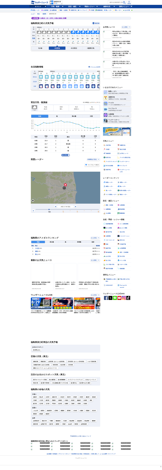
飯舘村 (47, 414)
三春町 (73, 403)
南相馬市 (49, 410)
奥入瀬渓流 (52, 379)
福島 (36, 251)
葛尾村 (35, 414)
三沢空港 (70, 364)
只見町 (65, 420)
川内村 (75, 410)
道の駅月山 (74, 383)
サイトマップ (111, 454)
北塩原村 (79, 420)
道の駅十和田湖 (45, 383)
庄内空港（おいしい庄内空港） (76, 361)
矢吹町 (73, 400)
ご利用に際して (94, 454)
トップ (32, 13)
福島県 (44, 13)
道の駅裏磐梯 (61, 379)
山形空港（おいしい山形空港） (56, 361)
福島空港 (35, 361)
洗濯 (35, 86)
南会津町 (71, 420)
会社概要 (49, 454)
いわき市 (35, 410)
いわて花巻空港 (92, 361)
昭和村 (76, 424)
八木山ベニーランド (90, 379)
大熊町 (81, 410)
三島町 (64, 424)
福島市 (35, 397)
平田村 (54, 403)
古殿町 (66, 403)
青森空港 (43, 361)
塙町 (91, 400)
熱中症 (35, 76)
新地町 (41, 414)
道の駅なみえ (36, 350)
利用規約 (54, 454)
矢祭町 (85, 400)
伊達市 (75, 397)
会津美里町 (84, 424)
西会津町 (86, 420)
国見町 (94, 397)
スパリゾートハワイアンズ (75, 379)
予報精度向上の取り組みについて (80, 436)
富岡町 (69, 410)
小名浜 (37, 248)
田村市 (69, 397)
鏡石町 (47, 400)
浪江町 (94, 410)
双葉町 (88, 410)
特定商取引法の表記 (76, 454)
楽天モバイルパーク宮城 (40, 379)
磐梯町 (94, 420)
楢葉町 (62, 410)
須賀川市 (54, 397)
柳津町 (57, 424)
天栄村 (85, 403)
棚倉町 (79, 400)
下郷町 (51, 420)
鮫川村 (35, 403)
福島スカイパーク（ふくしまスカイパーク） (45, 368)
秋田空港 (55, 364)
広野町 (56, 410)
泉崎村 (60, 400)
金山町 (70, 424)
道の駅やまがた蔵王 (84, 383)
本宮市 (81, 397)
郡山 (36, 254)
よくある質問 (103, 454)
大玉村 (41, 400)
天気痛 (35, 81)
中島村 (66, 400)
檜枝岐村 (58, 420)
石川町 (41, 403)
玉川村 (47, 403)
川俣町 (35, 400)
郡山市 (41, 397)
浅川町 (60, 403)
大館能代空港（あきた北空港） (41, 364)
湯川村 (51, 424)
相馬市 (42, 410)
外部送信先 (86, 454)
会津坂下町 (44, 424)
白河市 (47, 397)
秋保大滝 (35, 383)
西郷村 (54, 400)
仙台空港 (62, 364)
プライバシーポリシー (64, 454)
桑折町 (88, 397)
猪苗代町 (35, 424)
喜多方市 (44, 420)
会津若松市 (36, 420)
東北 (38, 13)
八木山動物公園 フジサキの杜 (60, 383)
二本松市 (62, 397)
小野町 (79, 403)
